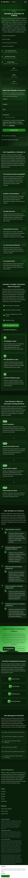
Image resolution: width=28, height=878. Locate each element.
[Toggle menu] (25, 2)
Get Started (4, 801)
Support (3, 796)
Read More (12, 125)
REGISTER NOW (14, 130)
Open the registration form (11, 325)
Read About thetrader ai (10, 329)
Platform (3, 794)
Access (3, 798)
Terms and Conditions (6, 808)
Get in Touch (20, 648)
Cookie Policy (4, 813)
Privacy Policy (12, 122)
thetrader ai (6, 2)
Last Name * (5, 104)
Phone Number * (6, 114)
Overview (3, 791)
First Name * (5, 99)
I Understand (5, 876)
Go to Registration (9, 648)
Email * (4, 109)
